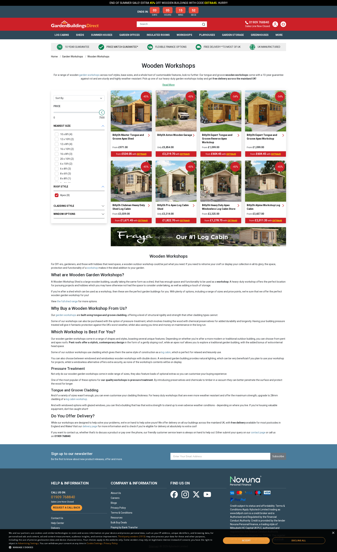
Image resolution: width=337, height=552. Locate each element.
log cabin (166, 352)
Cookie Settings (95, 543)
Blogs (114, 502)
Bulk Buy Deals (119, 522)
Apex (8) (65, 195)
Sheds (80, 35)
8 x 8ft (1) (65, 178)
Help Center (57, 523)
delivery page (89, 426)
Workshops (184, 35)
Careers (115, 498)
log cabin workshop (76, 399)
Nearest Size (62, 125)
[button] (112, 547)
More (279, 35)
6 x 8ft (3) (65, 168)
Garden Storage (233, 35)
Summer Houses (101, 35)
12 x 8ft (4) (66, 144)
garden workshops (89, 75)
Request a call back (66, 507)
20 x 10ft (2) (67, 158)
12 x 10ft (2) (67, 139)
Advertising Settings (28, 543)
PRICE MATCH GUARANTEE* (122, 46)
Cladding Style (64, 205)
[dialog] (168, 540)
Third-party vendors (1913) (132, 536)
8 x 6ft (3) (65, 173)
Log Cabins (62, 35)
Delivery (55, 528)
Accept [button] (246, 540)
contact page (258, 432)
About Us (116, 493)
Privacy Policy (118, 507)
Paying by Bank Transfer (124, 527)
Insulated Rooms (158, 35)
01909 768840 (259, 22)
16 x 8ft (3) (66, 154)
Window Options (64, 214)
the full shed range (67, 301)
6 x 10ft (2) (66, 163)
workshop (92, 267)
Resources (117, 517)
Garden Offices (129, 35)
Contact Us (57, 518)
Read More (169, 84)
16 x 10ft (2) (67, 149)
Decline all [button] (299, 540)
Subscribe (278, 456)
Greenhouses (260, 35)
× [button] (333, 533)
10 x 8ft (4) (66, 134)
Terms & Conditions (121, 512)
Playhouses (207, 35)
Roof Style (61, 186)
